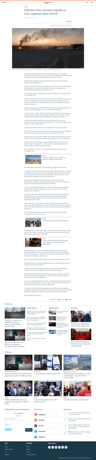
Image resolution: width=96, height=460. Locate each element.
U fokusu (8, 352)
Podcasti (74, 308)
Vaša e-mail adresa (10, 418)
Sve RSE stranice (9, 449)
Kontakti (7, 454)
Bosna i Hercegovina (11, 372)
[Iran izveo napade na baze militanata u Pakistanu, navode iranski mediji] (33, 159)
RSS (6, 452)
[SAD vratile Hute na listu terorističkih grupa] (33, 222)
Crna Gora (37, 372)
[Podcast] (87, 2)
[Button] (69, 21)
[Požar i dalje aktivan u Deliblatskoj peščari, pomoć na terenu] (52, 318)
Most (35, 397)
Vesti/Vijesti (31, 308)
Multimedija (53, 308)
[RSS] (62, 447)
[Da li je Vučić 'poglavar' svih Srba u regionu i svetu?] (48, 388)
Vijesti (26, 7)
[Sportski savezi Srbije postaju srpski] (77, 388)
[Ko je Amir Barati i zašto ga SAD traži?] (48, 362)
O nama (6, 446)
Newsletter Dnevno (31, 454)
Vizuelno (28, 449)
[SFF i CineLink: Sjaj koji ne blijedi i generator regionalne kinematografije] (81, 334)
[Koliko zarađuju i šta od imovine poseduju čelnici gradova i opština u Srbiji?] (18, 388)
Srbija (6, 397)
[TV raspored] (66, 447)
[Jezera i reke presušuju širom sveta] (52, 313)
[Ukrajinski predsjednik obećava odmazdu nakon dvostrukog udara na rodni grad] (52, 332)
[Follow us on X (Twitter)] (52, 447)
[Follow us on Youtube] (56, 447)
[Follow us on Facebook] (49, 447)
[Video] (92, 2)
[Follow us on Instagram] (59, 447)
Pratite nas (29, 429)
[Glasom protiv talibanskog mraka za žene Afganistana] (81, 316)
